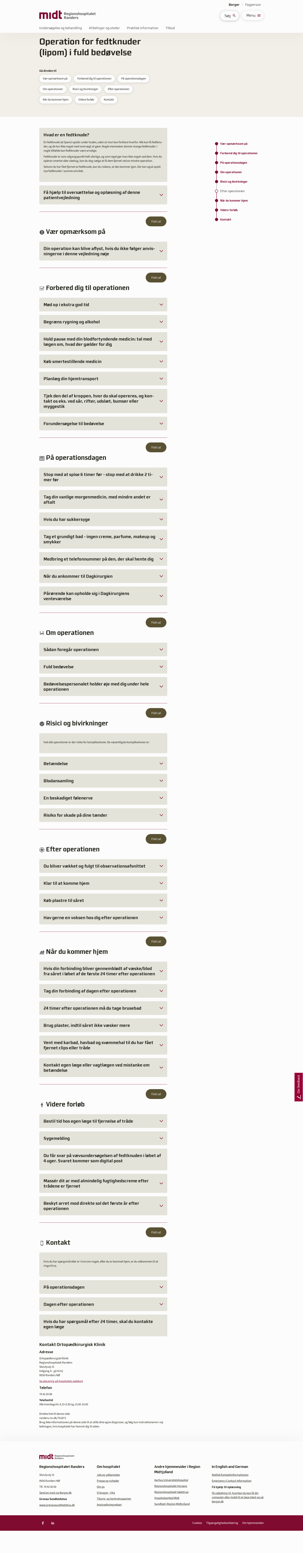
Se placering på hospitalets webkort (61, 1381)
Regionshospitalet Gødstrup (171, 1492)
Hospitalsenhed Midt (166, 1498)
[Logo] (67, 15)
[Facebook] (42, 1523)
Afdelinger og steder (104, 28)
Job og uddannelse (108, 1475)
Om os (101, 1487)
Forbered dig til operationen (94, 78)
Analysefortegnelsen (109, 1505)
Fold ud (156, 221)
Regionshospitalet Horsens (170, 1486)
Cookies (197, 1523)
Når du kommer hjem (56, 100)
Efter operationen (118, 89)
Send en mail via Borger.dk (55, 1493)
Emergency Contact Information (231, 1481)
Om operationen (53, 89)
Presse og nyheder (108, 1481)
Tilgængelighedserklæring (222, 1523)
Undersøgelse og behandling (60, 28)
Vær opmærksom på (55, 78)
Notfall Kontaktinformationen (230, 1475)
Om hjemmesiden (253, 1523)
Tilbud (170, 28)
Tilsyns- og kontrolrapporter (114, 1499)
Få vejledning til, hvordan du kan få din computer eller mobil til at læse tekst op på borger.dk (238, 1497)
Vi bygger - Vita (106, 1493)
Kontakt (109, 100)
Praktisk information (142, 28)
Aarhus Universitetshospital (171, 1480)
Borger (234, 5)
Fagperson (253, 5)
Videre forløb (86, 100)
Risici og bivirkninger (85, 89)
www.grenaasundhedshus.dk (57, 1505)
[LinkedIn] (52, 1523)
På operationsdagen (133, 78)
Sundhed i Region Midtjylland (172, 1504)
